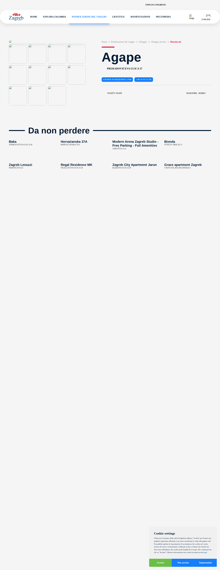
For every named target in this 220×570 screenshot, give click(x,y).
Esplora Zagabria (54, 17)
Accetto (160, 562)
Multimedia (163, 17)
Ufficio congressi (155, 5)
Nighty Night (114, 93)
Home (33, 17)
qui (205, 552)
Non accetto (183, 562)
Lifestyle (118, 17)
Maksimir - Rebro (196, 93)
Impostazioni (205, 562)
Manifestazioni (140, 17)
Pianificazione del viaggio (89, 17)
